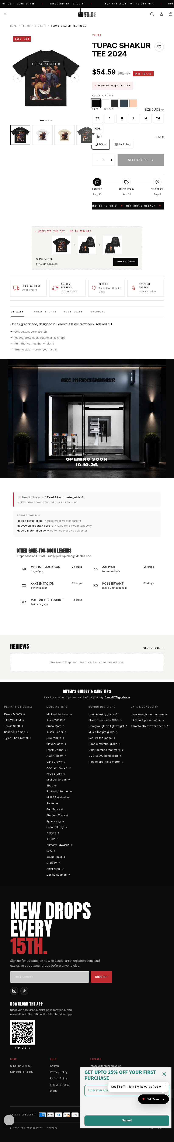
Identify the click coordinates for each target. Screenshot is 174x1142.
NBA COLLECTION (21, 1072)
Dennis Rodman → (58, 874)
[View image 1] (20, 135)
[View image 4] (86, 135)
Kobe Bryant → (56, 773)
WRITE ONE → (153, 647)
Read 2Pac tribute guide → (65, 497)
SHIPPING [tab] (98, 311)
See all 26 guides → (117, 697)
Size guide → (154, 109)
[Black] (96, 103)
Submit (127, 1120)
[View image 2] (42, 135)
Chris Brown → (56, 761)
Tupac (25, 25)
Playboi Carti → (56, 743)
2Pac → (51, 785)
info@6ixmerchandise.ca (105, 1065)
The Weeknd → (14, 720)
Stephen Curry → (57, 815)
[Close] (164, 1074)
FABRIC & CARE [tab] (44, 311)
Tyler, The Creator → (18, 738)
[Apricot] (133, 103)
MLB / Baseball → (57, 797)
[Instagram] (14, 991)
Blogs (53, 1090)
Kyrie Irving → (55, 821)
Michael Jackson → (59, 714)
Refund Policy (58, 1078)
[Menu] (5, 14)
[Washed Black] (114, 103)
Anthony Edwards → (59, 845)
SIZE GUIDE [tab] (73, 311)
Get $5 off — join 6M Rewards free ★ (136, 1086)
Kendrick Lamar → (16, 732)
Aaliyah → (52, 833)
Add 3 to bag (125, 261)
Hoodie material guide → (33, 530)
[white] (105, 103)
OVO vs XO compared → (104, 755)
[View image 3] (64, 135)
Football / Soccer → (59, 791)
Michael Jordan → (58, 779)
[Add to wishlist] (159, 47)
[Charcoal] (124, 103)
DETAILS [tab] (17, 311)
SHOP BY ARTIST (21, 1065)
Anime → (52, 803)
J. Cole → (52, 839)
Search (54, 1065)
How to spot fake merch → (106, 761)
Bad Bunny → (54, 809)
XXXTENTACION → (58, 767)
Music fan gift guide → (103, 732)
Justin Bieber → (56, 732)
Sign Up (101, 977)
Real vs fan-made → (101, 738)
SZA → (50, 850)
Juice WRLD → (56, 720)
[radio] (101, 144)
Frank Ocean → (56, 749)
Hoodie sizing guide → (31, 520)
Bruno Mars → (55, 726)
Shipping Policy (59, 1084)
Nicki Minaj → (55, 868)
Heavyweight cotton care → (35, 525)
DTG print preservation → (147, 720)
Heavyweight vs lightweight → (108, 726)
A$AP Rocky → (56, 755)
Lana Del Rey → (56, 827)
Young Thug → (55, 856)
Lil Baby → (53, 862)
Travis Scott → (13, 726)
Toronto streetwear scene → (149, 726)
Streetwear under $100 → (105, 720)
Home (13, 25)
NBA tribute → (55, 738)
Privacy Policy (58, 1072)
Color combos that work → (105, 749)
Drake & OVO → (14, 714)
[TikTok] (24, 991)
